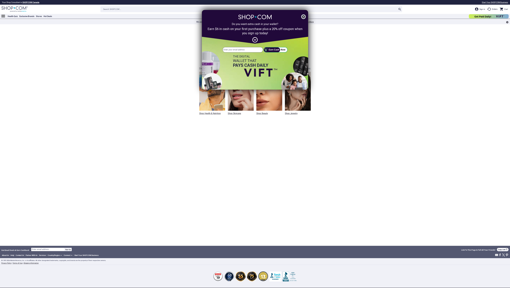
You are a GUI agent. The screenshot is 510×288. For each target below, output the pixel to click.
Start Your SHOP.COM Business (495, 2)
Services (42, 255)
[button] (55, 255)
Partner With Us (31, 255)
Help (12, 255)
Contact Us (20, 255)
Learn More (309, 22)
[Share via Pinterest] (506, 255)
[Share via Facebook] (500, 255)
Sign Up (68, 249)
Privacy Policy (6, 263)
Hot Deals (48, 16)
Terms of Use (17, 263)
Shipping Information (31, 263)
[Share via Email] (496, 255)
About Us (5, 255)
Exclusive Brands (26, 16)
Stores (39, 16)
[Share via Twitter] (503, 255)
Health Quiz (13, 16)
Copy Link (502, 250)
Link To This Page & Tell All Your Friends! (478, 250)
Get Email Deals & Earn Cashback (15, 250)
